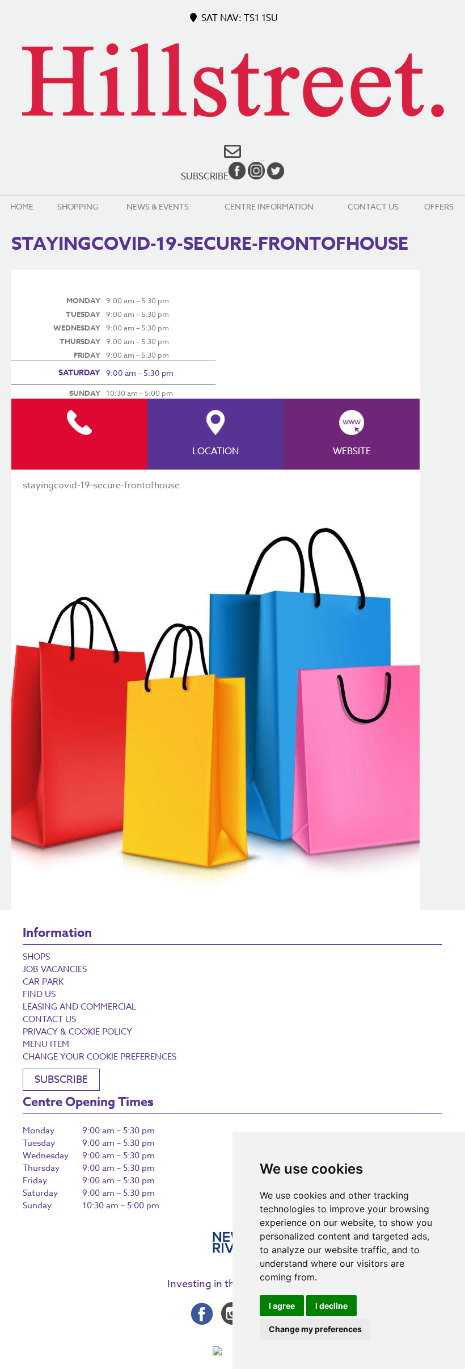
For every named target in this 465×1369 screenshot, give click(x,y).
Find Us (39, 994)
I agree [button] (282, 1306)
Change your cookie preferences (99, 1056)
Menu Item (46, 1044)
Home (21, 206)
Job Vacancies (55, 969)
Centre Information (269, 206)
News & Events (157, 206)
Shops (36, 957)
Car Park (43, 982)
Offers (439, 206)
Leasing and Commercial (79, 1006)
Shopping (77, 206)
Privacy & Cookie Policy (77, 1031)
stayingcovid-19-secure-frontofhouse (101, 485)
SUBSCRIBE (61, 1079)
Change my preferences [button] (315, 1329)
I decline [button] (331, 1306)
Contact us (373, 206)
